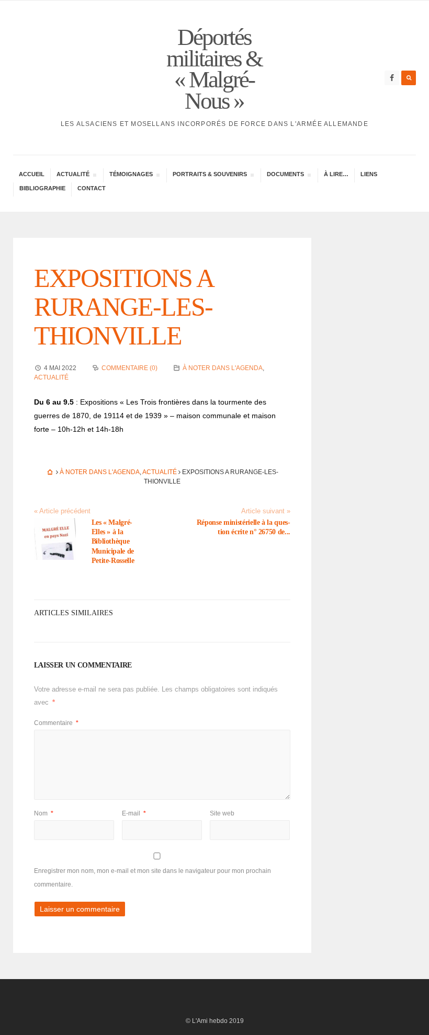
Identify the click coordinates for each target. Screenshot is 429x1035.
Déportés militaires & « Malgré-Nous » (214, 69)
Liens (368, 174)
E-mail (134, 813)
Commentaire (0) (129, 368)
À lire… (336, 174)
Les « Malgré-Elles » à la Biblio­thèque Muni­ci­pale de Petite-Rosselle (113, 542)
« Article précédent (62, 511)
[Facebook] (392, 78)
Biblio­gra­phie (42, 188)
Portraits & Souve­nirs (209, 175)
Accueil (31, 174)
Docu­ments (285, 175)
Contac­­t (91, 188)
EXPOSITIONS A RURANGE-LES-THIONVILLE (123, 306)
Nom (43, 813)
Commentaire (56, 723)
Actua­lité (72, 175)
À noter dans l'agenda (223, 368)
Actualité (51, 377)
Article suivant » (265, 511)
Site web (222, 813)
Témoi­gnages (131, 175)
